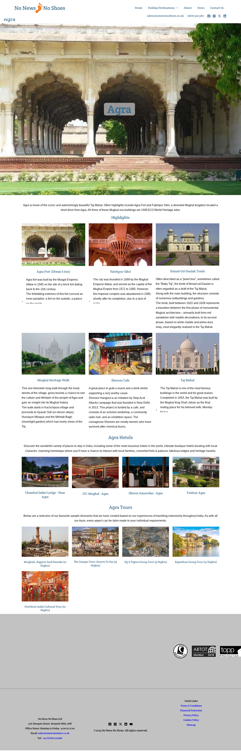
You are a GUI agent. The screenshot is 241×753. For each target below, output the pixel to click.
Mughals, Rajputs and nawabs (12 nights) (45, 563)
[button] (176, 8)
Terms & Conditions (191, 705)
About (188, 8)
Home (138, 8)
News (200, 8)
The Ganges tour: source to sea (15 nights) (95, 563)
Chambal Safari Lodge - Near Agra (45, 495)
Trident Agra (196, 493)
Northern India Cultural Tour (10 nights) (45, 608)
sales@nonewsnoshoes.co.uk (53, 733)
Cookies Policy (191, 719)
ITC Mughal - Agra (95, 494)
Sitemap (191, 724)
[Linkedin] (125, 724)
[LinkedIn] (224, 16)
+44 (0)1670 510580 (52, 738)
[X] (219, 16)
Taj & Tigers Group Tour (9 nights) (145, 562)
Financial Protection (191, 710)
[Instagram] (214, 16)
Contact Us (217, 8)
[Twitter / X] (120, 724)
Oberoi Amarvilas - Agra (146, 493)
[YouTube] (131, 724)
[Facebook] (208, 16)
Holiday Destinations (161, 8)
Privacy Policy (191, 715)
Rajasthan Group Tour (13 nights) (196, 562)
